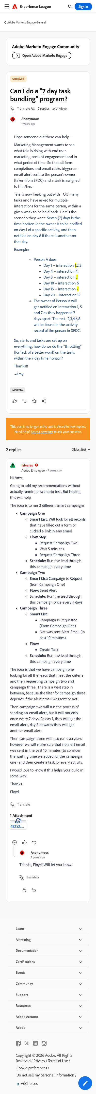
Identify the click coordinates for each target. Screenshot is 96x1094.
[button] (26, 108)
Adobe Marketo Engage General (26, 22)
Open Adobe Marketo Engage (44, 55)
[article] (48, 654)
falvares (27, 465)
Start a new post (42, 431)
